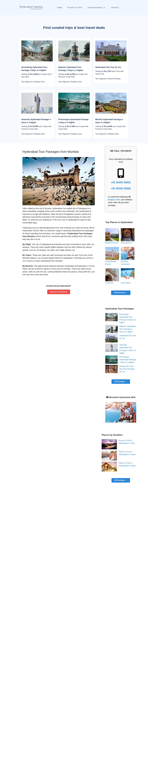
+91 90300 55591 (121, 182)
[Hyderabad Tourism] (31, 7)
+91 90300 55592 (121, 188)
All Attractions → (121, 293)
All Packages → (120, 381)
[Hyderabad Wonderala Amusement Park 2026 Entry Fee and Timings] (120, 412)
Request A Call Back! (58, 292)
